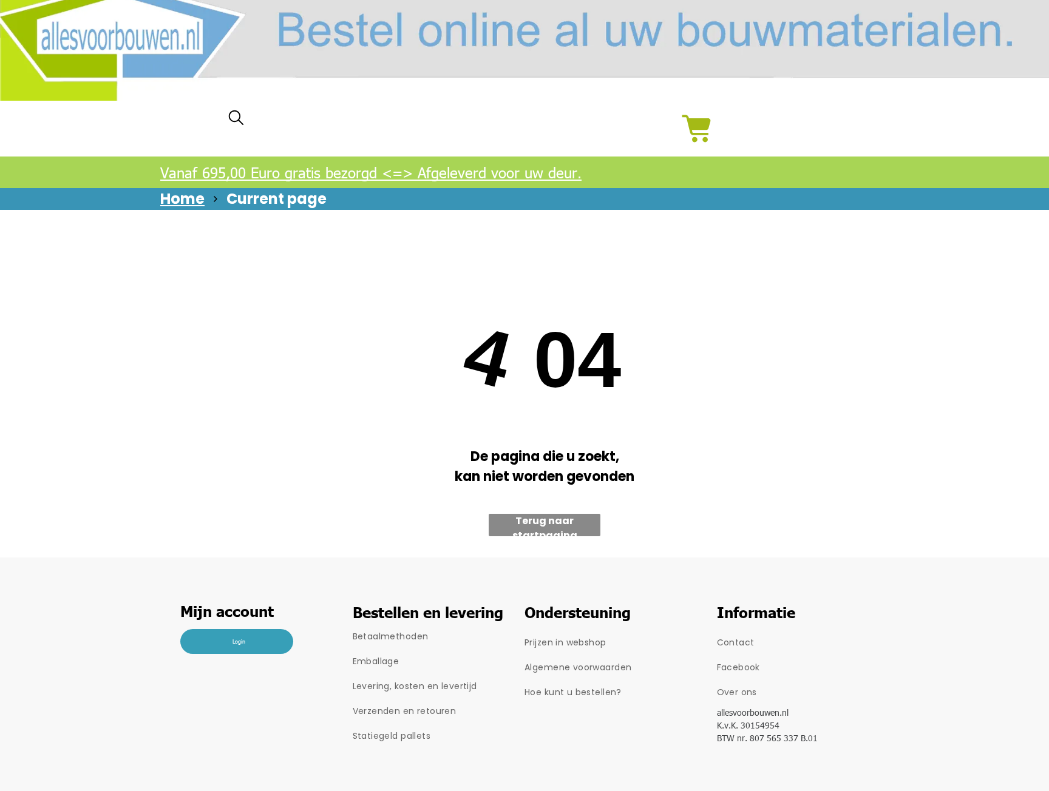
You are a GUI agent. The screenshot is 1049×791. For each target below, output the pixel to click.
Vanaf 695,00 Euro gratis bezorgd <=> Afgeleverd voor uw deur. (371, 172)
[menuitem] (439, 636)
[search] (236, 120)
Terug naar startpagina (544, 525)
